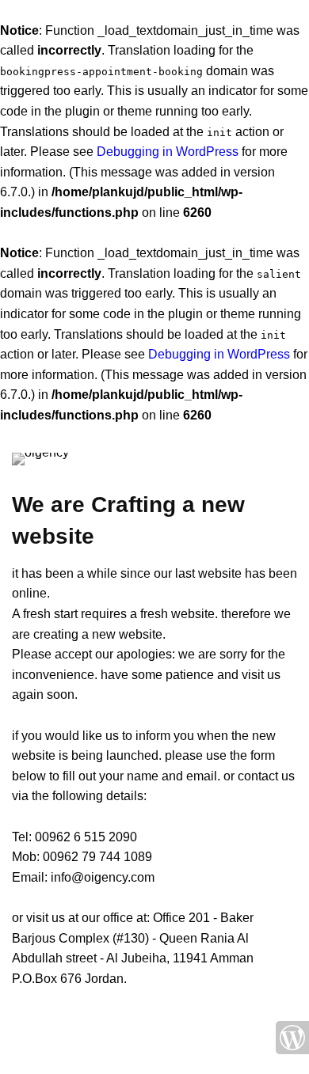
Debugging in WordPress (167, 151)
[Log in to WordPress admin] (292, 1037)
